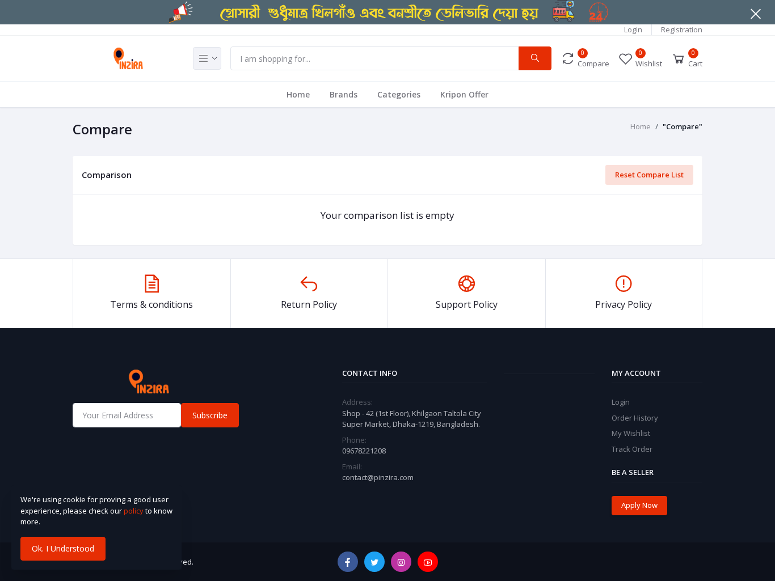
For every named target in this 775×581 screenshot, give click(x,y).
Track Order (632, 449)
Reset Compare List (649, 174)
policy (134, 511)
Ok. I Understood (63, 548)
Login (633, 29)
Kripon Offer (464, 94)
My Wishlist (631, 433)
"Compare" (682, 126)
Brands (343, 94)
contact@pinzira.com (378, 477)
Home (298, 94)
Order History (635, 418)
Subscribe (210, 415)
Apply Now (639, 505)
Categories (398, 94)
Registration (681, 29)
